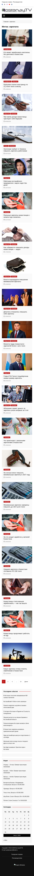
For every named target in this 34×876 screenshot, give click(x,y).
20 (17, 825)
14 (21, 822)
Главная (5, 21)
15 (24, 822)
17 (5, 825)
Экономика (13, 113)
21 (21, 825)
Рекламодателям (17, 2)
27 (17, 828)
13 (20, 681)
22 (24, 825)
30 (28, 828)
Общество (15, 81)
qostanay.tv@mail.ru (12, 850)
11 (9, 822)
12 (13, 822)
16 (28, 822)
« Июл (5, 840)
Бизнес (6, 146)
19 (13, 825)
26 (13, 828)
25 (9, 828)
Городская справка (7, 2)
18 (9, 825)
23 (28, 825)
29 (24, 828)
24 (5, 828)
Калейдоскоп (7, 49)
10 (5, 822)
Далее (26, 681)
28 (21, 828)
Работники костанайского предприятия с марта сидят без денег (15, 183)
